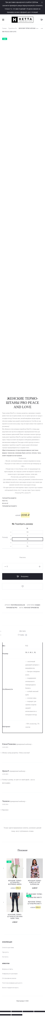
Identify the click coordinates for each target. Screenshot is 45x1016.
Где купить (5, 952)
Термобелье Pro (12, 28)
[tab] (22, 631)
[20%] (15, 868)
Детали (22, 631)
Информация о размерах (10, 974)
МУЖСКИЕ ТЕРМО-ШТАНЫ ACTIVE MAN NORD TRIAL (14, 916)
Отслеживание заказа (9, 978)
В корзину (24, 576)
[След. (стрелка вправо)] (16, 1014)
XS (26, 652)
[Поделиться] (28, 1011)
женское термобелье (31, 608)
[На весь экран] (16, 1011)
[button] (27, 532)
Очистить (22, 557)
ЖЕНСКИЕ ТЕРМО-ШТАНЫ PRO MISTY (35, 903)
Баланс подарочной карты (10, 988)
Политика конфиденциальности (12, 983)
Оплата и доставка (8, 947)
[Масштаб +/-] (5, 1011)
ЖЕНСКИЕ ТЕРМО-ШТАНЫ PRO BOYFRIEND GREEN (15, 882)
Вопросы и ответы (7, 969)
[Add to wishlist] (22, 586)
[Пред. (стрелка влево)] (5, 1014)
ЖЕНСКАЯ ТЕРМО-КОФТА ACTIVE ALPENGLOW (34, 882)
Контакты (5, 957)
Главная (4, 28)
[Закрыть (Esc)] (39, 1011)
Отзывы (22, 635)
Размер (5, 537)
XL (35, 652)
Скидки (37, 605)
